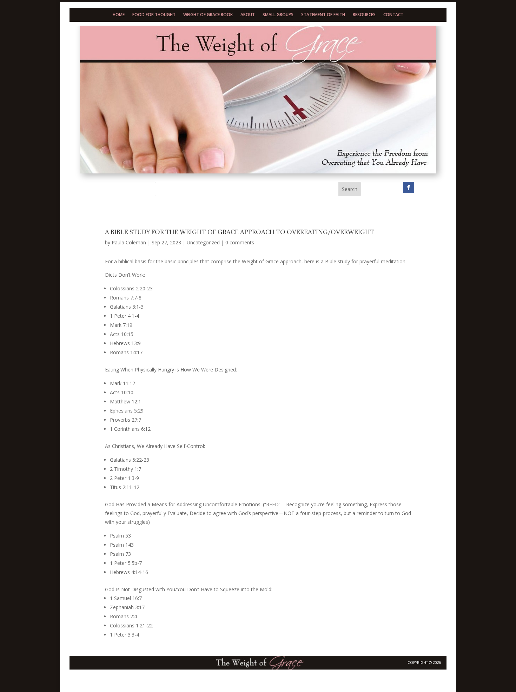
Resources (364, 15)
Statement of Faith (323, 15)
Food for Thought (154, 15)
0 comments (239, 242)
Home (119, 15)
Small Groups (278, 15)
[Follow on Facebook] (408, 187)
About (247, 15)
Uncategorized (203, 242)
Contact (393, 15)
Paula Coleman (129, 242)
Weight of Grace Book (208, 15)
